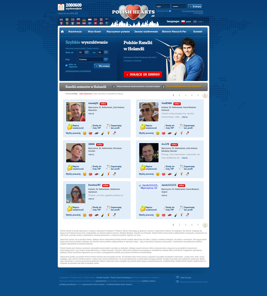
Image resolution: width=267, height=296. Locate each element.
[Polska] (78, 19)
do (94, 52)
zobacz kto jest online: (68, 13)
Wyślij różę (114, 133)
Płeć (68, 59)
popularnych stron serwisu (94, 284)
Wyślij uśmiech (84, 133)
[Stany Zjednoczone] (73, 19)
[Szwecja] (90, 23)
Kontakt (197, 31)
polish (188, 22)
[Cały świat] (107, 23)
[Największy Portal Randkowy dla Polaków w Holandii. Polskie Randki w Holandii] (133, 15)
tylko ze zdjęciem (73, 65)
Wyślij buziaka (90, 133)
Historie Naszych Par (174, 31)
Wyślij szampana (102, 133)
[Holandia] (90, 19)
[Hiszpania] (78, 23)
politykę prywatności (67, 284)
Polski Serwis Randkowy (120, 278)
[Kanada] (101, 19)
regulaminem (101, 281)
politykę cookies (148, 281)
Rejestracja (75, 31)
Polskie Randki (102, 278)
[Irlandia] (67, 19)
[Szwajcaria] (95, 23)
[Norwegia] (95, 19)
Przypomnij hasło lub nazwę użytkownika (192, 12)
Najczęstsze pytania (118, 31)
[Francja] (61, 23)
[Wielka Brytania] (61, 19)
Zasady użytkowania (146, 31)
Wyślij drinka (108, 133)
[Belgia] (67, 23)
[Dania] (101, 23)
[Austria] (84, 23)
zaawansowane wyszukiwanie (78, 71)
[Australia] (107, 19)
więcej (91, 113)
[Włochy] (73, 23)
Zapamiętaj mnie (162, 11)
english (200, 22)
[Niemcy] (84, 19)
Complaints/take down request (119, 284)
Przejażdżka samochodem (96, 133)
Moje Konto (94, 31)
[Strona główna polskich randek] (62, 31)
